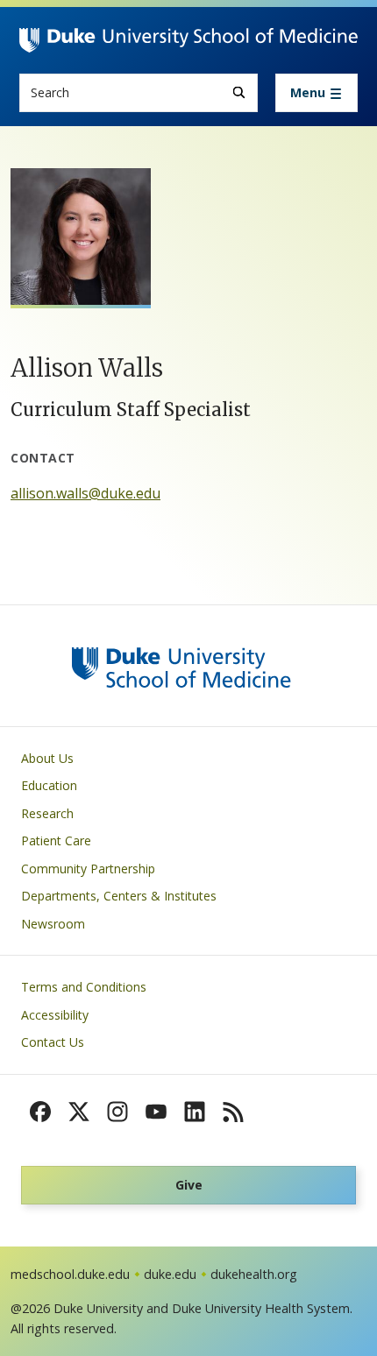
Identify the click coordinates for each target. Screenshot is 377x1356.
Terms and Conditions (83, 986)
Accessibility (55, 1014)
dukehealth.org (253, 1274)
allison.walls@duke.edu (85, 493)
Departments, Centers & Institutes (119, 895)
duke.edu (170, 1274)
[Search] (239, 92)
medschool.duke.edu (70, 1274)
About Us (47, 758)
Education (49, 785)
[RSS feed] (233, 1111)
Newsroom (53, 923)
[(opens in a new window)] (40, 1111)
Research (47, 813)
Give (189, 1184)
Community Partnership (88, 868)
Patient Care (56, 840)
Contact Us (52, 1042)
